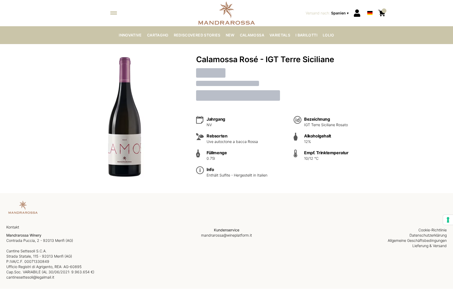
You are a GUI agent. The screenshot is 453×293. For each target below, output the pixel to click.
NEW (230, 35)
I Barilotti (306, 35)
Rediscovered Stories (197, 35)
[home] (226, 13)
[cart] (381, 13)
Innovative (130, 35)
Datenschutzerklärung (428, 235)
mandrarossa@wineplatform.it (226, 235)
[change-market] (328, 13)
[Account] (357, 13)
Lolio (328, 35)
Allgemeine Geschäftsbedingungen (417, 240)
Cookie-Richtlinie (432, 230)
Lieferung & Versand (429, 245)
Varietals (279, 35)
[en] (369, 6)
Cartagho (158, 35)
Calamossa (252, 35)
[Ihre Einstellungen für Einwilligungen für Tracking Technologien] (448, 220)
